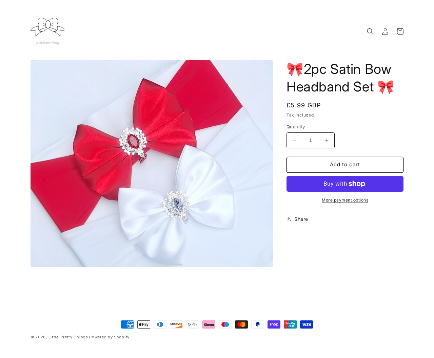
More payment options (345, 200)
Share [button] (301, 219)
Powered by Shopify (109, 337)
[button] (370, 31)
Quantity (296, 126)
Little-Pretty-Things (68, 337)
